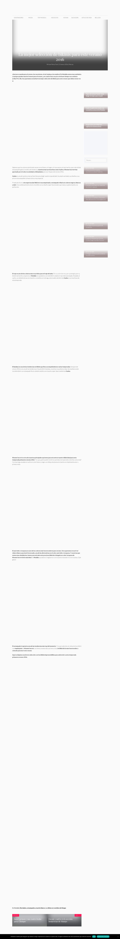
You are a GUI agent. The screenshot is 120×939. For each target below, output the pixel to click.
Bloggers (75, 17)
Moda (30, 17)
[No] (118, 936)
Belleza (97, 17)
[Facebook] (91, 3)
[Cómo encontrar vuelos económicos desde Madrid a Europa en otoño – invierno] (95, 173)
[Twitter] (94, 3)
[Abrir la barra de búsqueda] (105, 18)
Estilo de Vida (87, 17)
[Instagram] (98, 3)
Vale (94, 936)
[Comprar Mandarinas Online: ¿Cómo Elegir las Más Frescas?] (95, 241)
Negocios (54, 17)
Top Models (42, 17)
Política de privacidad (103, 936)
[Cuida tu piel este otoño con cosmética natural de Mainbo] (96, 111)
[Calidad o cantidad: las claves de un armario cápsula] (95, 188)
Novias (65, 17)
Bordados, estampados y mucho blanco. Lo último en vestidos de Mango (43, 908)
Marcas (71, 64)
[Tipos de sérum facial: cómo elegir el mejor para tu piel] (96, 97)
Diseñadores (18, 17)
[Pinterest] (105, 3)
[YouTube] (101, 3)
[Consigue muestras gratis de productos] (95, 228)
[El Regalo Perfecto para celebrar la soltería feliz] (95, 256)
